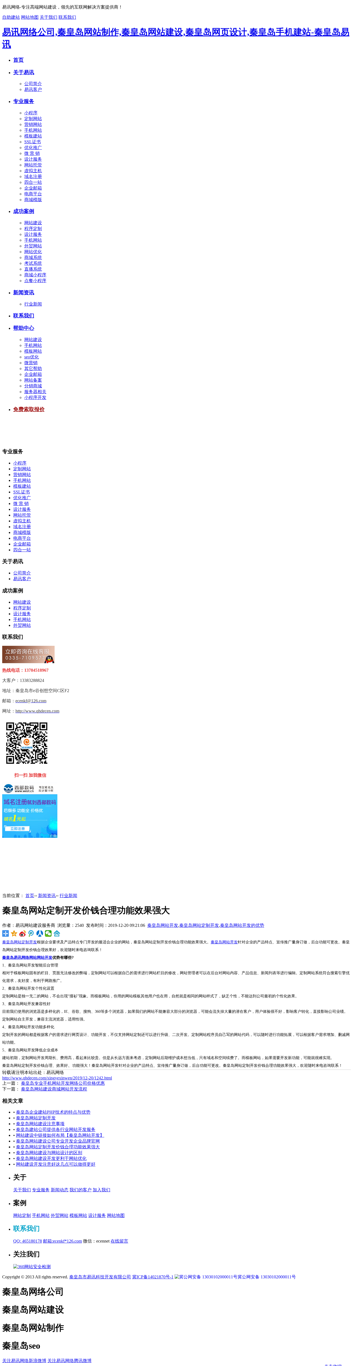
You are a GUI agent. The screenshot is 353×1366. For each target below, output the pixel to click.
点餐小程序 (35, 280)
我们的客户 (80, 1189)
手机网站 (33, 130)
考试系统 (33, 263)
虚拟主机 (33, 170)
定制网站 (33, 118)
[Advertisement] (102, 430)
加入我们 (101, 1189)
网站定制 (22, 1215)
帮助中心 (23, 328)
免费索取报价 (29, 409)
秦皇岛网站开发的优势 (242, 925)
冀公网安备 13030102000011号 (266, 1277)
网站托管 (33, 165)
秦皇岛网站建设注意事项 (40, 1123)
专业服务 (23, 101)
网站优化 (33, 251)
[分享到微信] (48, 933)
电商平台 (33, 193)
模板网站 (33, 351)
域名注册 (33, 176)
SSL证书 (32, 141)
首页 (18, 60)
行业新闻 (33, 304)
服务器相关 (35, 391)
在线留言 (119, 1241)
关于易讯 (23, 72)
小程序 (31, 112)
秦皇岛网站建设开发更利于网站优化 (51, 1158)
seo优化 (31, 357)
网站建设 (33, 222)
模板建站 (33, 136)
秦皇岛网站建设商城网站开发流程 (54, 1089)
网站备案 (33, 380)
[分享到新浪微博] (22, 933)
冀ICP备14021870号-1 (152, 1277)
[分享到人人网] (39, 933)
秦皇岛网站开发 (162, 925)
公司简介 (33, 83)
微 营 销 (32, 153)
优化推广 (33, 147)
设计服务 (33, 159)
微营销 (31, 362)
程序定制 (33, 228)
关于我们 (48, 17)
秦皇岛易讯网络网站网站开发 (27, 957)
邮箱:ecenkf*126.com (62, 1241)
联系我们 (67, 17)
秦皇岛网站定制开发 (199, 925)
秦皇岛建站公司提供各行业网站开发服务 (55, 1129)
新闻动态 (59, 1189)
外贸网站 (33, 246)
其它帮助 (33, 368)
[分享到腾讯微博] (31, 933)
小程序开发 (35, 397)
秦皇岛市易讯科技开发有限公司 (100, 1277)
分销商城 (33, 386)
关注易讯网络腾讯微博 (69, 1360)
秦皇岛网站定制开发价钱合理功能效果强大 (58, 1146)
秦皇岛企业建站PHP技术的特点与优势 (53, 1112)
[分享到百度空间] (57, 933)
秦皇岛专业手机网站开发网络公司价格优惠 (63, 1083)
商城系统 (33, 257)
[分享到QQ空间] (14, 933)
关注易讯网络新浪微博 (24, 1360)
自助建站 (11, 17)
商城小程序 (35, 274)
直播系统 (33, 269)
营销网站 (33, 124)
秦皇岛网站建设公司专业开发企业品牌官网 (58, 1141)
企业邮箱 (33, 188)
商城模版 (33, 199)
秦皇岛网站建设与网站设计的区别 (49, 1152)
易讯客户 (33, 89)
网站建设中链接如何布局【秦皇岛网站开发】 (60, 1135)
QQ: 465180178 (27, 1241)
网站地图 (30, 17)
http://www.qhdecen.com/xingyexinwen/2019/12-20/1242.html (57, 1078)
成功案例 (23, 211)
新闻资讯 (23, 292)
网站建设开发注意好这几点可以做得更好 (55, 1164)
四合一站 (33, 182)
